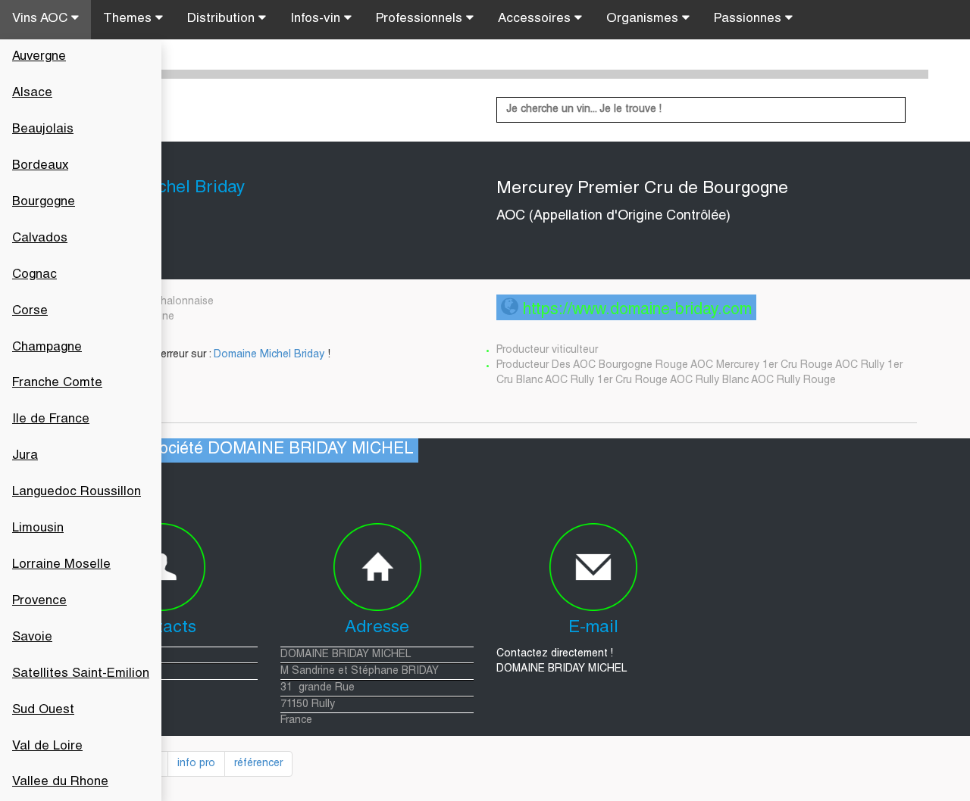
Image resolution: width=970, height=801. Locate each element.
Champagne (47, 347)
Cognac (34, 275)
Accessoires (536, 19)
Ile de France (50, 419)
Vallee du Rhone (60, 782)
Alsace (32, 93)
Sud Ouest (43, 710)
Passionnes (749, 19)
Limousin (38, 528)
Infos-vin (317, 19)
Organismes (644, 19)
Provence (39, 601)
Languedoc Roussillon (76, 492)
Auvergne (39, 57)
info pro (196, 764)
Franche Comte (57, 383)
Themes (129, 19)
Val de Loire (47, 746)
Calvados (39, 238)
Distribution (222, 19)
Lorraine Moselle (61, 565)
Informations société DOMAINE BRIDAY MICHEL (236, 450)
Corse (30, 311)
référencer (258, 764)
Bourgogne (43, 202)
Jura (25, 456)
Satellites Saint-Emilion (80, 674)
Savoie (32, 637)
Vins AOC (41, 19)
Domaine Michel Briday (269, 355)
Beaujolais (43, 129)
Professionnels (421, 19)
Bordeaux (40, 166)
